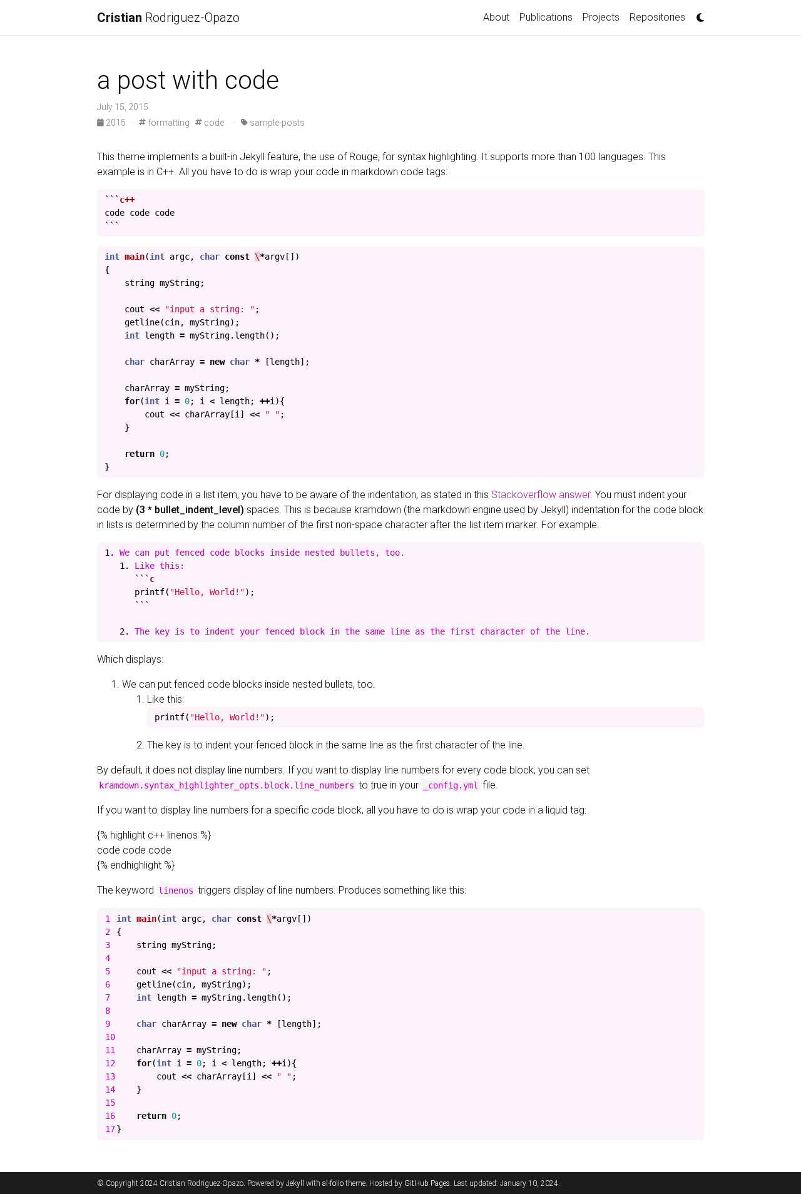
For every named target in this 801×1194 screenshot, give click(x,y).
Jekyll (295, 1183)
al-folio (333, 1183)
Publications (546, 17)
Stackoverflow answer (540, 495)
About (496, 17)
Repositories (657, 17)
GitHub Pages (427, 1183)
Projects (601, 17)
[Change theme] (697, 14)
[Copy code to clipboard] (691, 203)
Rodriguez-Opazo (168, 17)
